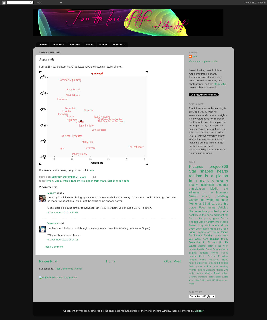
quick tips (202, 263)
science (224, 249)
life (226, 242)
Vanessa (52, 223)
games (218, 235)
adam (225, 273)
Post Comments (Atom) (68, 268)
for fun (49, 180)
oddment (219, 215)
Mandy (51, 193)
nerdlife (192, 263)
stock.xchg (220, 84)
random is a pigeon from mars (88, 180)
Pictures (75, 44)
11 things (58, 44)
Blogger (199, 310)
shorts (224, 225)
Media (58, 180)
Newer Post (48, 261)
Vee (195, 56)
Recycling (223, 256)
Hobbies (201, 270)
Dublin (202, 280)
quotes (225, 277)
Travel (89, 44)
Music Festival (207, 256)
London (193, 256)
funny (211, 207)
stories (224, 253)
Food (202, 207)
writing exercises (209, 259)
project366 (219, 166)
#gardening (194, 280)
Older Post (172, 261)
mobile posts (211, 266)
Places (224, 221)
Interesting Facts (205, 277)
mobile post (205, 211)
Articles (223, 207)
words (215, 225)
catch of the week (218, 246)
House (193, 211)
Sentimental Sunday (201, 235)
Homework (213, 263)
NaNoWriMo (213, 221)
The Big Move (197, 221)
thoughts (222, 184)
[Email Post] (94, 176)
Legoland (217, 277)
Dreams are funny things (212, 232)
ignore (199, 266)
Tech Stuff (119, 44)
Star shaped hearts (118, 180)
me (211, 228)
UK (221, 242)
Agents (192, 270)
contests (204, 253)
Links (199, 228)
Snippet (193, 253)
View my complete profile (203, 61)
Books (224, 218)
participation (197, 188)
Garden (194, 199)
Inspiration (207, 184)
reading (224, 266)
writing (206, 196)
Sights (225, 259)
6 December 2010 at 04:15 (62, 239)
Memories (195, 203)
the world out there (214, 199)
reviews (214, 253)
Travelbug (221, 196)
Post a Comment (53, 246)
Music (103, 44)
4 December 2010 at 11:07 (62, 212)
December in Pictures (203, 242)
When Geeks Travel (208, 273)
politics (198, 218)
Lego (192, 228)
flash (191, 266)
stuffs (206, 228)
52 (204, 203)
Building (214, 239)
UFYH (215, 280)
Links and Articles (214, 270)
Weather (202, 246)
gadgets (193, 259)
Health (208, 280)
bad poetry (221, 211)
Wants (192, 245)
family (224, 239)
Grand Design (213, 249)
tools (217, 228)
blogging (223, 263)
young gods (211, 218)
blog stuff (204, 225)
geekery (193, 215)
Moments (222, 192)
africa (211, 203)
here (91, 170)
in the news (206, 215)
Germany (193, 277)
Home (43, 44)
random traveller (197, 249)
